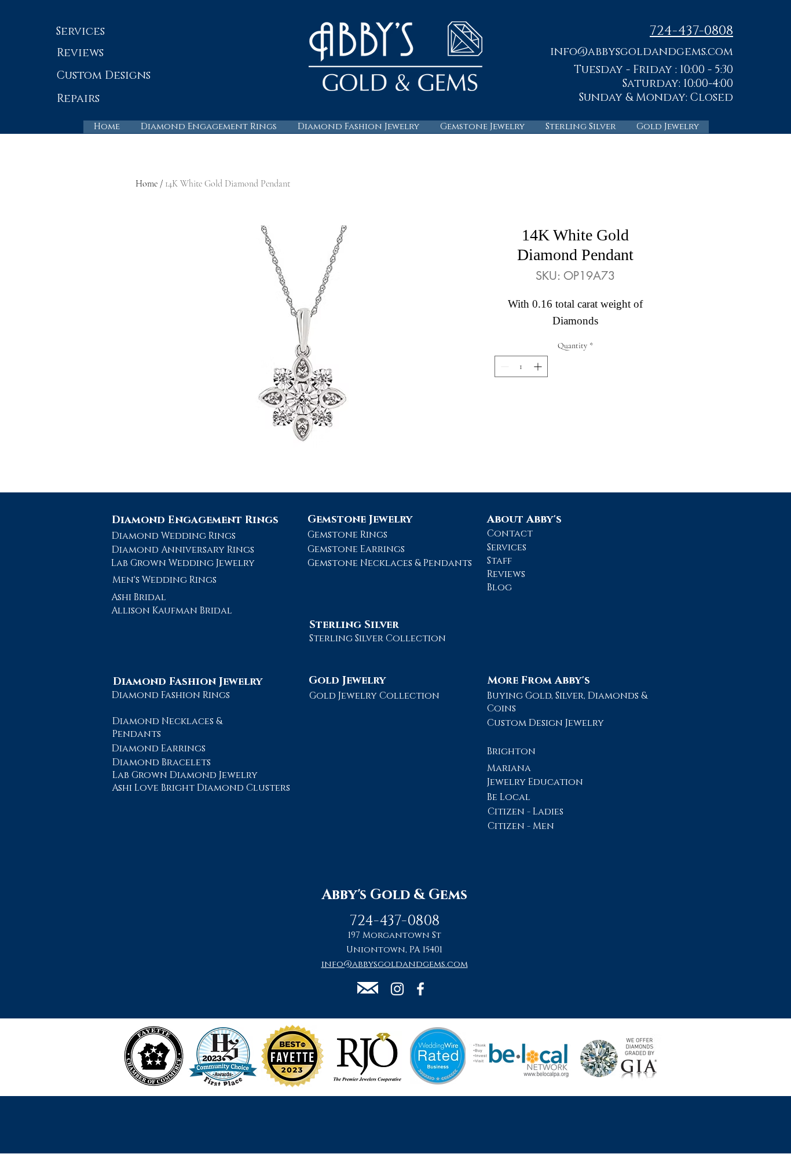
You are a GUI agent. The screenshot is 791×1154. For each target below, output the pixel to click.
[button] (641, 51)
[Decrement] (503, 366)
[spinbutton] (521, 366)
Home (147, 183)
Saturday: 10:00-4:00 (677, 83)
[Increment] (539, 366)
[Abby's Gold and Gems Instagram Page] (397, 989)
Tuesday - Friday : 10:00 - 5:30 (653, 70)
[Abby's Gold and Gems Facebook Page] (420, 989)
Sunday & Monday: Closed (656, 97)
